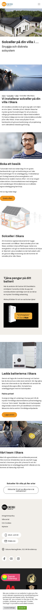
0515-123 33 (13, 535)
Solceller (10, 96)
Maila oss (11, 541)
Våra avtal (5, 519)
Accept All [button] (22, 608)
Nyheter (5, 527)
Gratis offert (7, 198)
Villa (16, 96)
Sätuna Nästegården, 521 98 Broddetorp (21, 549)
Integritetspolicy (8, 516)
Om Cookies (6, 523)
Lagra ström (9, 415)
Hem (3, 96)
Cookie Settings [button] (9, 608)
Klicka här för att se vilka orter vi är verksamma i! (21, 490)
